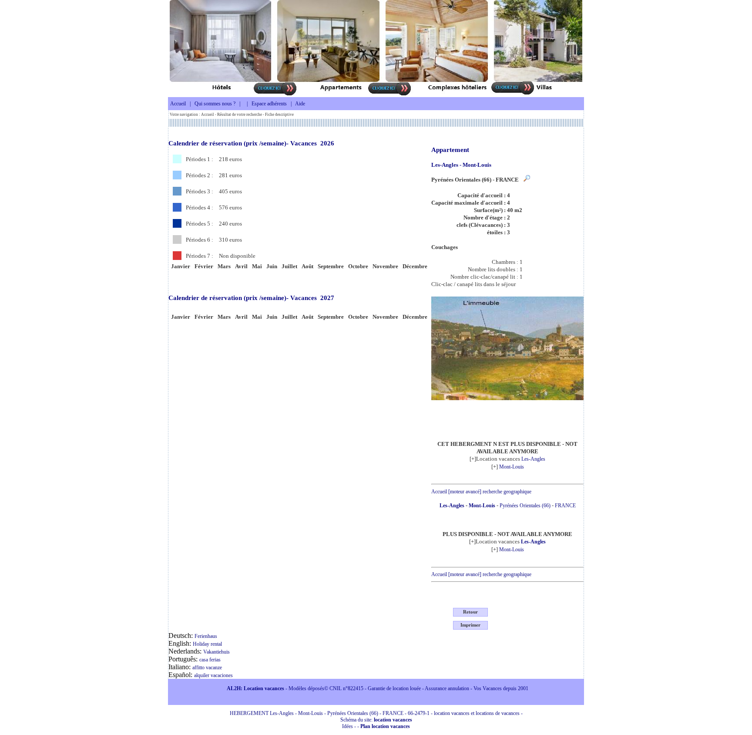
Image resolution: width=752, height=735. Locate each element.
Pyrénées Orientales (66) (525, 505)
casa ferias (210, 660)
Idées (347, 726)
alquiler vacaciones (213, 675)
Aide (300, 104)
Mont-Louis (511, 467)
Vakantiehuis (216, 652)
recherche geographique (507, 492)
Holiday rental (207, 644)
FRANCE (565, 505)
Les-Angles (533, 459)
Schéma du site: (376, 720)
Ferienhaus (206, 636)
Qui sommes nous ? (215, 104)
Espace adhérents (269, 104)
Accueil (178, 104)
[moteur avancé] (464, 492)
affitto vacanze (207, 667)
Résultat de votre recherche (239, 114)
